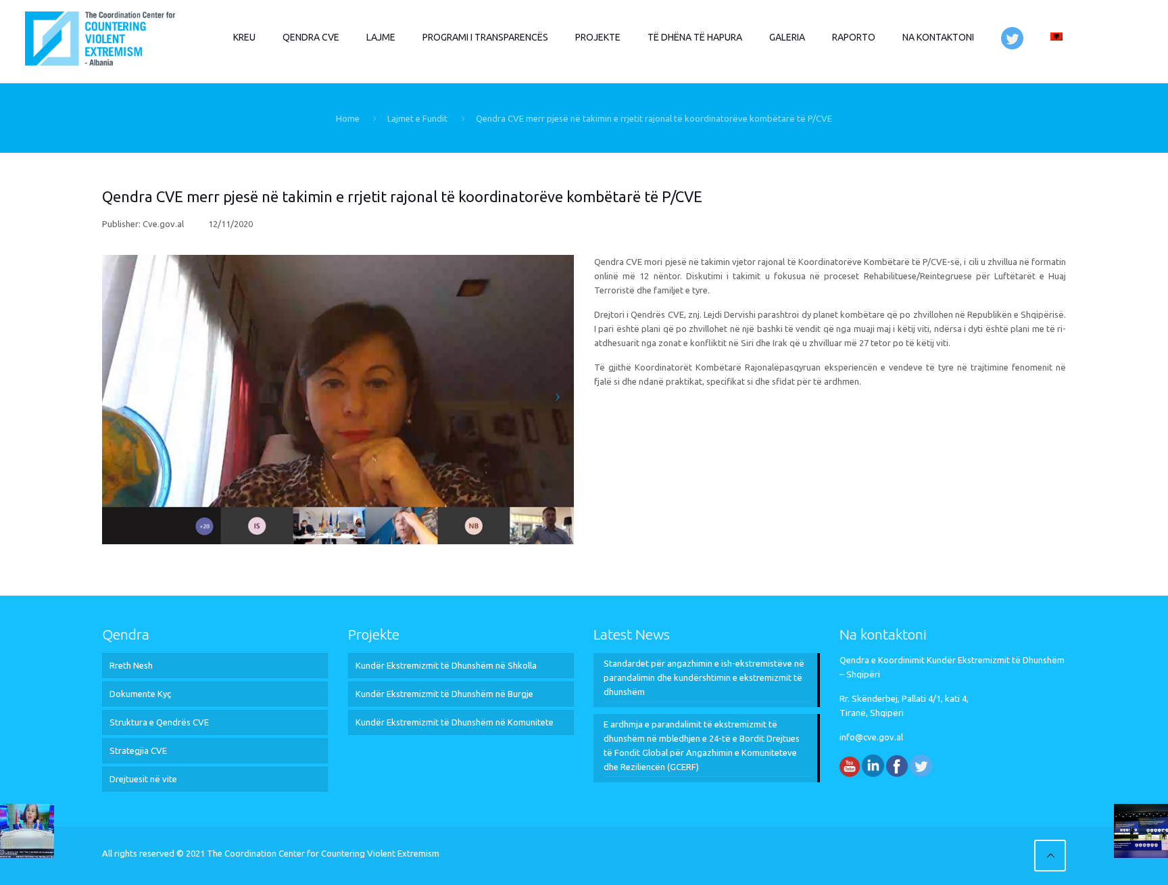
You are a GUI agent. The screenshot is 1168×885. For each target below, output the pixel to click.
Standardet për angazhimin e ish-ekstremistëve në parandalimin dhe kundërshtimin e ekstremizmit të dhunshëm (704, 677)
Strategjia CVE (138, 750)
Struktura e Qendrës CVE (159, 722)
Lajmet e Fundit (417, 118)
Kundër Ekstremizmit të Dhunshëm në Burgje (444, 693)
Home (348, 118)
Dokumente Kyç (140, 693)
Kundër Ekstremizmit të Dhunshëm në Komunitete (455, 722)
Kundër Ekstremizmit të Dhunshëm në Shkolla (446, 665)
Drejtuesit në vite (143, 779)
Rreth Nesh (131, 665)
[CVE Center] (99, 37)
